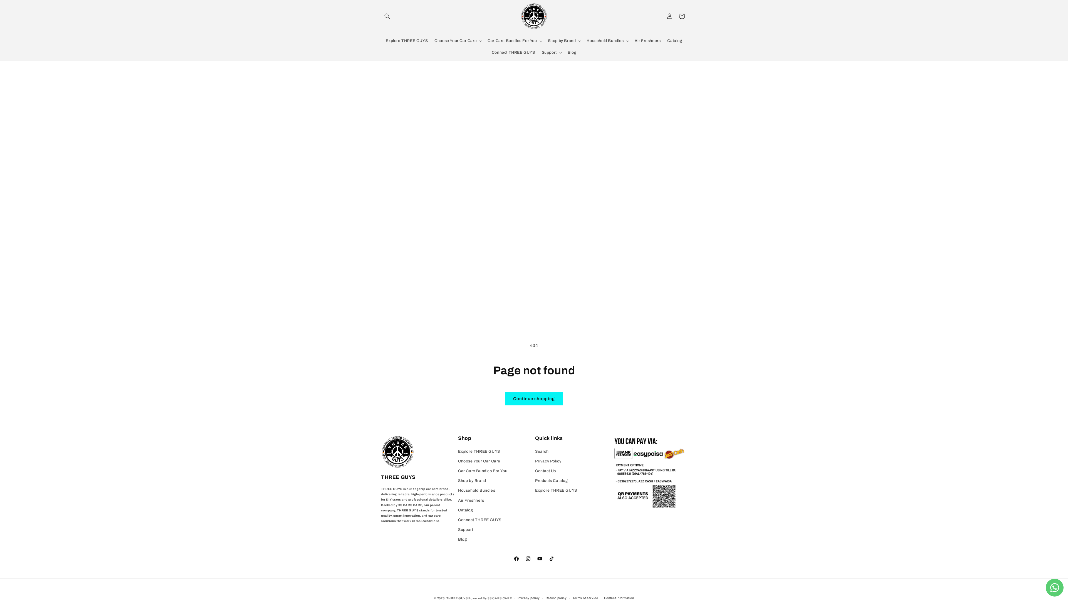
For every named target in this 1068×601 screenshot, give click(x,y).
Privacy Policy (548, 461)
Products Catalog (551, 481)
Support (465, 530)
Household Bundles (476, 490)
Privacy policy (529, 598)
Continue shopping (534, 398)
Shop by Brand (472, 481)
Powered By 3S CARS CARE (490, 598)
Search (542, 451)
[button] (387, 16)
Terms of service (585, 598)
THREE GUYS (457, 598)
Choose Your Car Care (479, 461)
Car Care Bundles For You (482, 471)
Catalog (465, 510)
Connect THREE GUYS (479, 520)
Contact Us (545, 471)
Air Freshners (471, 500)
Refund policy (556, 598)
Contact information (619, 598)
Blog (462, 539)
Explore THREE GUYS (479, 451)
